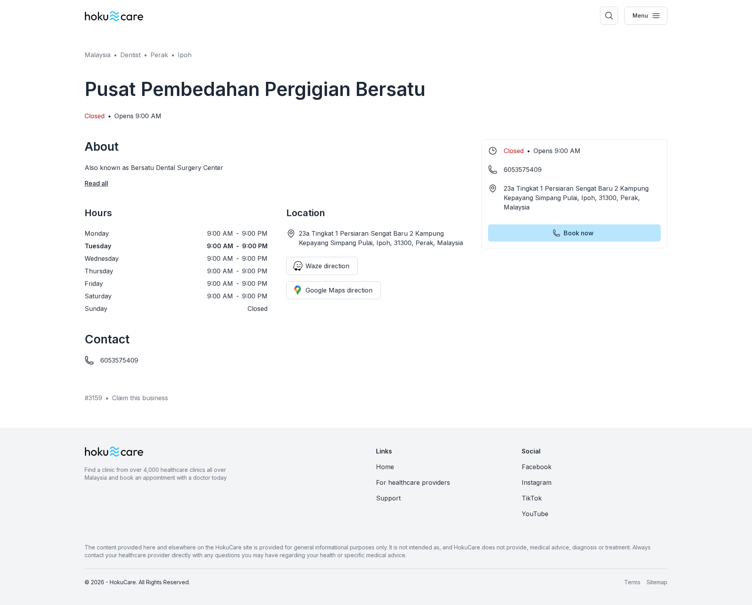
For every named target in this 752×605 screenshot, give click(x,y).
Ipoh (185, 55)
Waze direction (327, 266)
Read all (96, 183)
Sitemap (657, 582)
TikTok (532, 498)
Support (388, 498)
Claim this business (140, 398)
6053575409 (119, 360)
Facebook (536, 467)
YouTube (535, 514)
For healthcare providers (413, 482)
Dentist (130, 55)
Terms (632, 582)
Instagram (536, 482)
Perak (159, 55)
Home (385, 467)
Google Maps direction (339, 290)
